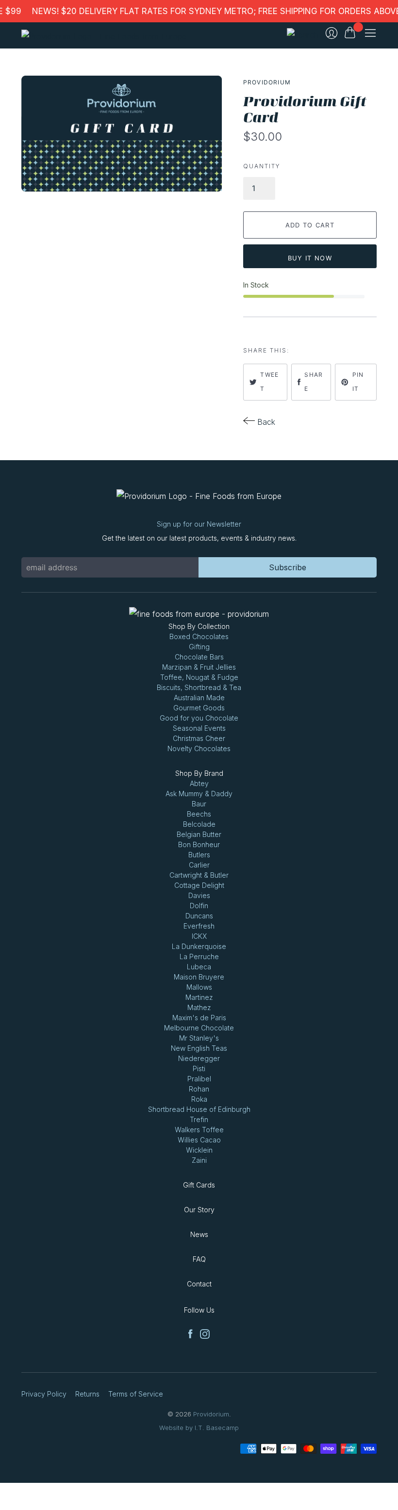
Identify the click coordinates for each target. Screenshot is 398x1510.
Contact (199, 1284)
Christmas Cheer (199, 738)
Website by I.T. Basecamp (199, 1427)
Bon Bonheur (199, 844)
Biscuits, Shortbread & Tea (199, 687)
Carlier (199, 865)
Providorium (267, 82)
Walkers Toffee (199, 1129)
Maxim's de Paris (199, 1017)
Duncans (199, 916)
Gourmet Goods (199, 708)
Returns (87, 1394)
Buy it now (310, 258)
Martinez (199, 997)
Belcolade (199, 824)
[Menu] (370, 33)
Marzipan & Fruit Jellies (199, 667)
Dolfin (199, 905)
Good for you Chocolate (199, 718)
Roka (199, 1099)
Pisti (199, 1068)
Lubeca (199, 967)
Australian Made (199, 697)
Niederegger (199, 1058)
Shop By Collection (199, 626)
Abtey (199, 783)
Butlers (199, 855)
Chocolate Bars (199, 657)
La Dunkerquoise (199, 946)
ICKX (199, 936)
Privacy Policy (43, 1394)
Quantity (262, 166)
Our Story (199, 1209)
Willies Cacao (199, 1140)
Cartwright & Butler (199, 875)
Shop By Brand (199, 773)
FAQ (199, 1259)
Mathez (199, 1007)
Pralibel (199, 1079)
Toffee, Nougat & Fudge (199, 677)
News (199, 1234)
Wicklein (199, 1150)
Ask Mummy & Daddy (199, 793)
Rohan (199, 1089)
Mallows (199, 987)
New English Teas (199, 1048)
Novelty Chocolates (199, 748)
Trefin (199, 1119)
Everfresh (199, 926)
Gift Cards (199, 1185)
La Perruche (199, 956)
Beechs (199, 814)
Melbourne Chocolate (199, 1028)
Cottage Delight (199, 885)
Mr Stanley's (199, 1038)
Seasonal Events (199, 728)
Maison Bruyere (199, 977)
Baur (199, 804)
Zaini (199, 1160)
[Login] (331, 33)
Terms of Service (135, 1394)
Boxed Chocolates (199, 636)
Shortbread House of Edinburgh (199, 1109)
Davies (199, 895)
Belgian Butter (199, 834)
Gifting (199, 647)
